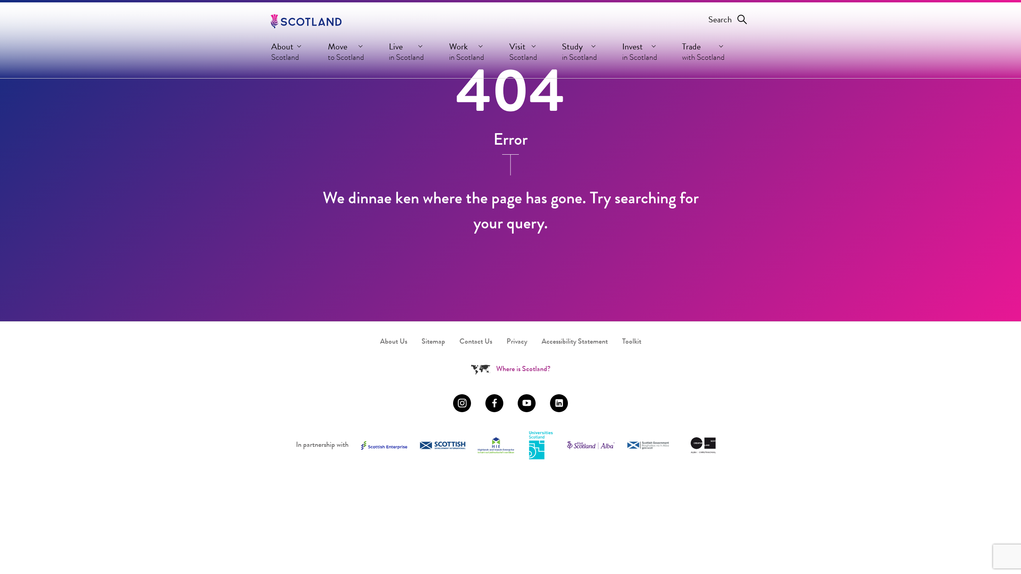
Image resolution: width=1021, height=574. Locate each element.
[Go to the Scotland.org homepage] (306, 21)
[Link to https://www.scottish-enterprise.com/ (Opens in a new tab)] (384, 445)
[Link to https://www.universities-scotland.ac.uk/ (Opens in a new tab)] (541, 445)
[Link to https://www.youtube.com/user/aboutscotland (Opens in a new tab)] (527, 403)
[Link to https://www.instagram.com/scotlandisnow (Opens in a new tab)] (462, 403)
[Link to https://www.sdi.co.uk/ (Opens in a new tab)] (442, 445)
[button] (287, 54)
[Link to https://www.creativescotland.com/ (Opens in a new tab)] (703, 445)
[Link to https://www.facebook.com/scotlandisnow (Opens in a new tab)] (494, 403)
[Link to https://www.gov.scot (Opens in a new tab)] (648, 445)
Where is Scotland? (523, 369)
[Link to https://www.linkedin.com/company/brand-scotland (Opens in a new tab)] (559, 403)
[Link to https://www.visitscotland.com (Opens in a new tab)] (591, 445)
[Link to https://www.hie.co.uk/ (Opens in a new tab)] (496, 445)
